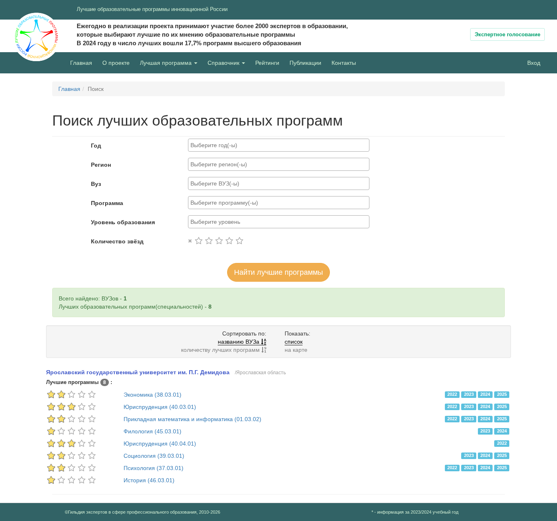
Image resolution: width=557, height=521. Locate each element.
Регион (101, 164)
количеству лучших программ (221, 350)
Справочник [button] (224, 63)
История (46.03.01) (149, 480)
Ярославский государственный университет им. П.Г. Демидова (138, 372)
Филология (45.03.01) (152, 431)
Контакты (344, 63)
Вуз (96, 184)
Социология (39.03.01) (154, 456)
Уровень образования (123, 222)
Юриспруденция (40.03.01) (160, 407)
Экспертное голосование (507, 34)
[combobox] (278, 145)
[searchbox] (278, 145)
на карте (296, 350)
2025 (502, 394)
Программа (107, 203)
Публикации (305, 63)
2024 (485, 394)
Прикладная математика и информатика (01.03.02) (192, 419)
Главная (81, 63)
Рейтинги (267, 63)
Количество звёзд (117, 241)
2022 (452, 394)
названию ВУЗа (239, 341)
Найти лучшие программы (278, 272)
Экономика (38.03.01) (152, 394)
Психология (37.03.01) (153, 468)
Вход (533, 63)
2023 (469, 394)
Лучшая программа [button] (166, 63)
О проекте (118, 62)
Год (96, 145)
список (294, 341)
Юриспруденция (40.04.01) (160, 443)
